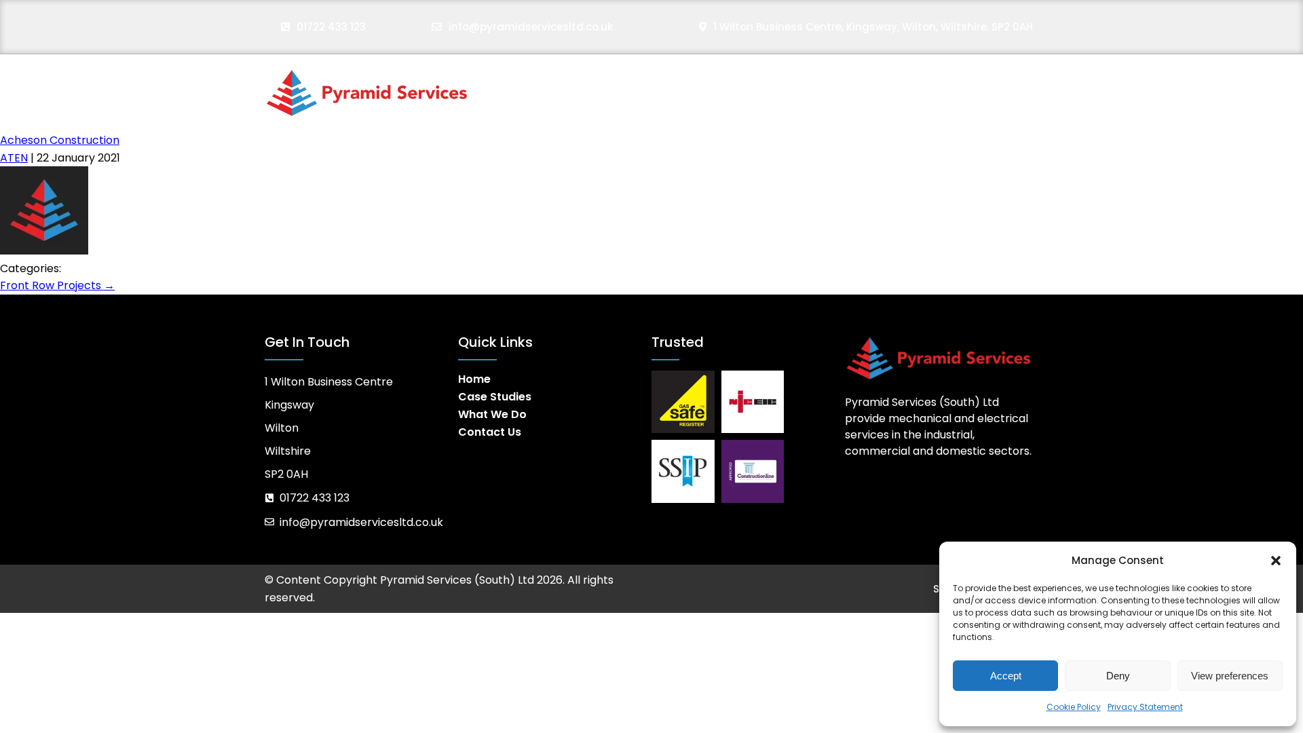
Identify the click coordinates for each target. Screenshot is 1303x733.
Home (681, 92)
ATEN (14, 158)
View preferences (1229, 675)
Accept (1005, 675)
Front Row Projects (57, 285)
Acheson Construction (59, 140)
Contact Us (1003, 92)
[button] (1276, 560)
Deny (1118, 675)
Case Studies (776, 92)
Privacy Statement (1145, 707)
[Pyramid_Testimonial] (44, 251)
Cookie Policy (1073, 707)
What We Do (892, 92)
